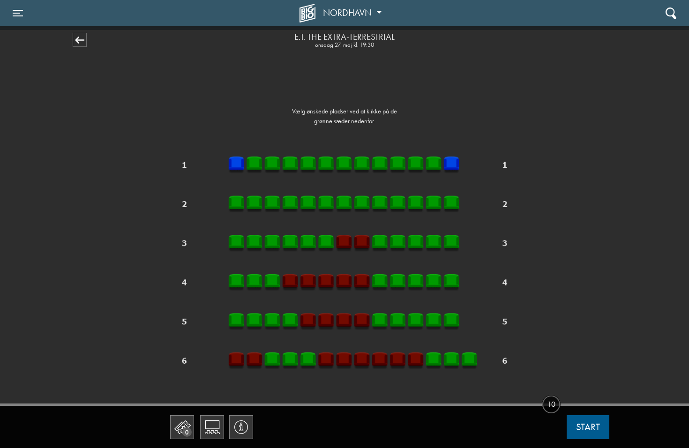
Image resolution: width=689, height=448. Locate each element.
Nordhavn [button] (348, 13)
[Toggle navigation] (671, 13)
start (588, 427)
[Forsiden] (309, 13)
